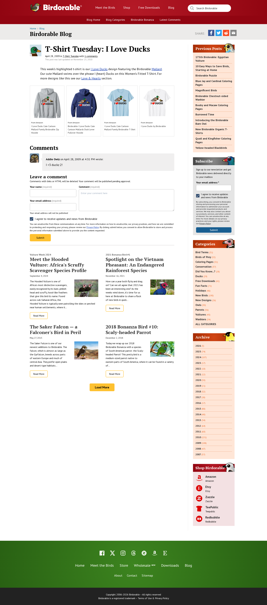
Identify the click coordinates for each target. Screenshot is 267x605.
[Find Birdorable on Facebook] (102, 553)
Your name (41, 186)
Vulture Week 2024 (40, 254)
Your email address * (207, 182)
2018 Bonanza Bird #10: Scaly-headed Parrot (132, 329)
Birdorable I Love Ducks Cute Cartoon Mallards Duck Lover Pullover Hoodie (81, 129)
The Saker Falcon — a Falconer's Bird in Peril (55, 329)
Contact (132, 575)
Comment (89, 186)
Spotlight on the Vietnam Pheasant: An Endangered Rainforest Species (135, 264)
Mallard (157, 69)
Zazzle (210, 497)
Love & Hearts (91, 78)
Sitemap (147, 575)
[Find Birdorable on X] (112, 553)
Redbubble (212, 517)
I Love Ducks (99, 69)
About (118, 575)
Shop (126, 8)
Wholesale (144, 565)
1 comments (91, 56)
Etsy (208, 487)
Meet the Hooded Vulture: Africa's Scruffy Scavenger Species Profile (58, 264)
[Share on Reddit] (226, 33)
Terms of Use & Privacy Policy (153, 598)
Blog (171, 8)
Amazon (39, 122)
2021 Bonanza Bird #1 (118, 254)
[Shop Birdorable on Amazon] (154, 553)
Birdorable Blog (51, 34)
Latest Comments (170, 19)
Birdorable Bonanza (142, 19)
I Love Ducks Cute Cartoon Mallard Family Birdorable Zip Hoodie (45, 129)
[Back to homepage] (62, 7)
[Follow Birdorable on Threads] (133, 553)
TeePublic (211, 507)
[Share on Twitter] (219, 33)
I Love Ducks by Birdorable (153, 126)
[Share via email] (233, 33)
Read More (38, 315)
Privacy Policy (93, 227)
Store (124, 565)
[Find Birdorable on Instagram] (123, 553)
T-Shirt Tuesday (71, 56)
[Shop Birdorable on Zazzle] (144, 553)
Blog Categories (115, 19)
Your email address (45, 200)
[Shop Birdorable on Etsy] (165, 553)
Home (33, 28)
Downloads (149, 8)
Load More (102, 387)
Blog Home (93, 19)
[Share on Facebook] (211, 33)
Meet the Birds (105, 8)
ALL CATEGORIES (205, 324)
